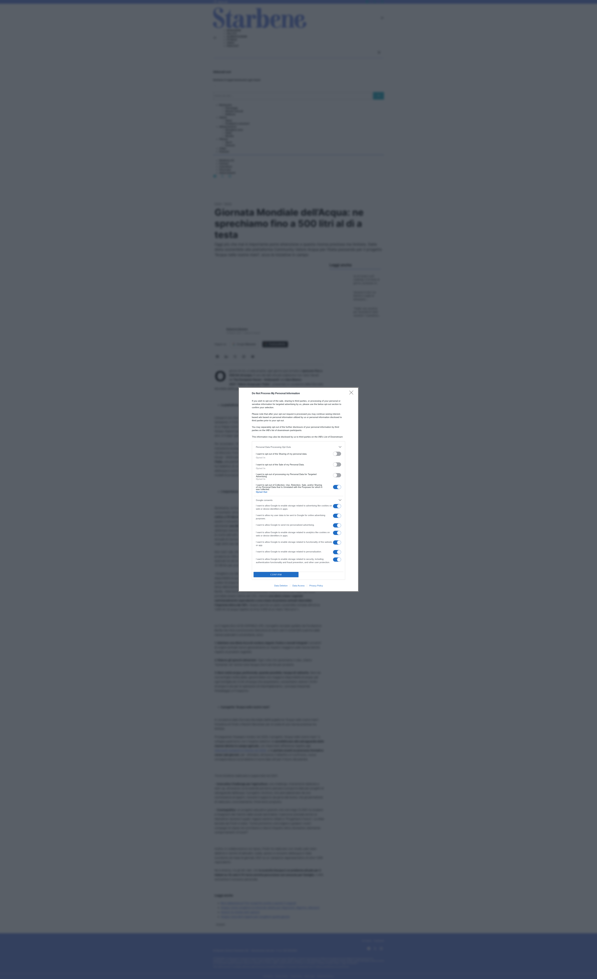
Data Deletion (281, 585)
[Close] (352, 394)
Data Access (298, 585)
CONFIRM (276, 574)
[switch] (337, 454)
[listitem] (298, 447)
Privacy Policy (316, 585)
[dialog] (298, 489)
